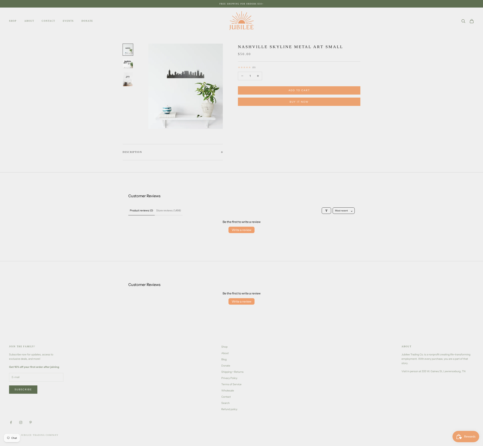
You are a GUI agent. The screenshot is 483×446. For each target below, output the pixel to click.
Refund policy (229, 409)
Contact (48, 21)
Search (225, 403)
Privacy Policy (229, 378)
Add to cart (299, 90)
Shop (13, 21)
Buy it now (299, 101)
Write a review (241, 230)
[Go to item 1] (128, 49)
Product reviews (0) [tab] (141, 210)
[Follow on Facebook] (11, 422)
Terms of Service (231, 384)
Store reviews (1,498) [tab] (168, 210)
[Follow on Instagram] (21, 422)
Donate (87, 21)
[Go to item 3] (128, 79)
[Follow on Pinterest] (30, 422)
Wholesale (227, 390)
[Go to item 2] (128, 64)
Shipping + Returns (232, 372)
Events (68, 21)
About (29, 21)
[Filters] (326, 210)
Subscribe (23, 389)
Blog (224, 359)
